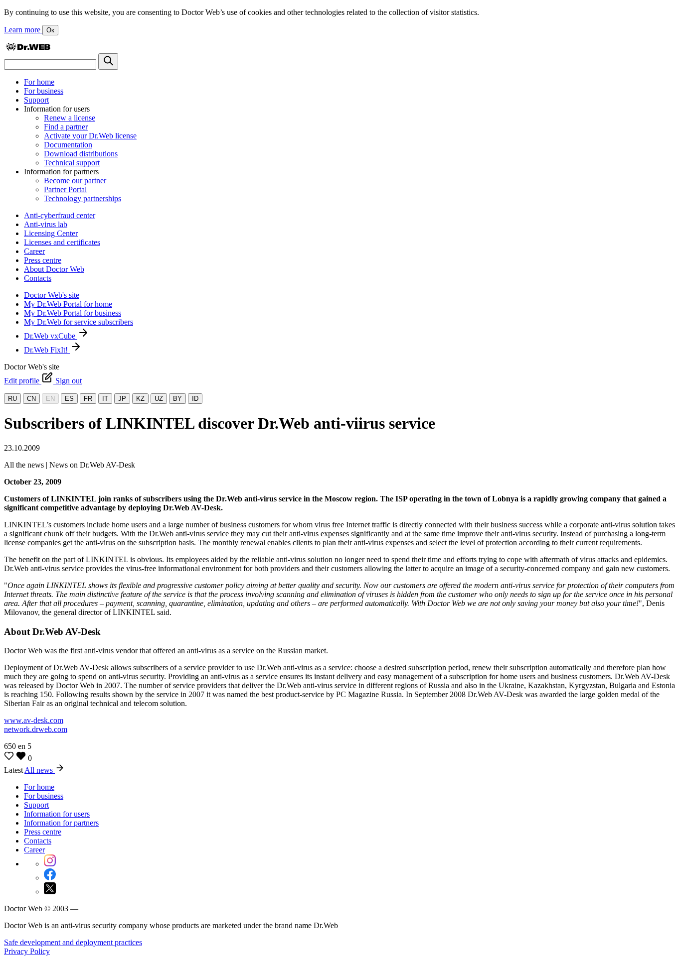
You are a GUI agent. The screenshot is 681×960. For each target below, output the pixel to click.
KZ (140, 398)
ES (69, 398)
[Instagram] (50, 863)
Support (36, 100)
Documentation (68, 144)
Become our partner (75, 180)
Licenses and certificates (62, 242)
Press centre (42, 260)
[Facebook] (50, 877)
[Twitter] (50, 891)
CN (31, 398)
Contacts (37, 278)
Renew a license (69, 118)
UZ (159, 398)
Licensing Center (51, 233)
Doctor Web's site (51, 295)
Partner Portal (65, 189)
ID (195, 398)
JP (122, 398)
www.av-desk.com (33, 720)
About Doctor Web (54, 269)
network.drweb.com (35, 729)
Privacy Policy (27, 951)
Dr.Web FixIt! (47, 350)
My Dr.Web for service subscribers (78, 322)
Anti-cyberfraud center (59, 215)
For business (43, 91)
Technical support (72, 162)
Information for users (57, 814)
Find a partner (66, 126)
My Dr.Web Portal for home (68, 304)
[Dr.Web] (28, 48)
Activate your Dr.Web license (90, 135)
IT (105, 398)
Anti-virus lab (45, 224)
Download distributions (81, 153)
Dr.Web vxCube (50, 336)
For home (39, 82)
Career (34, 251)
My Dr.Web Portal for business (72, 313)
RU (12, 398)
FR (88, 398)
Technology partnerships (82, 198)
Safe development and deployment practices (73, 942)
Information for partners (61, 823)
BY (177, 398)
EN (50, 398)
